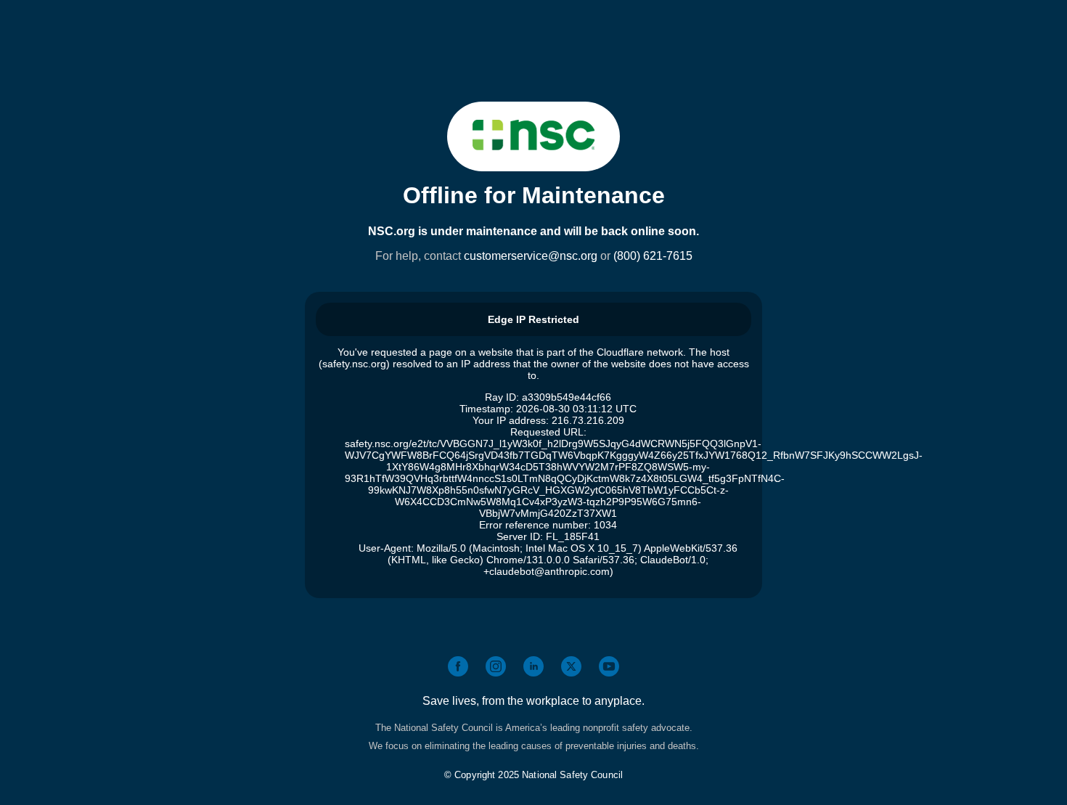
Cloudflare (620, 352)
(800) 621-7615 (652, 256)
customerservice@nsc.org (530, 256)
